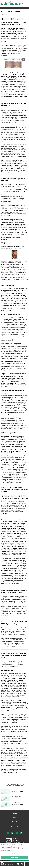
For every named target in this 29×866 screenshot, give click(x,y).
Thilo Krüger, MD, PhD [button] (9, 864)
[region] (14, 851)
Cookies (14, 822)
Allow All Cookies (14, 857)
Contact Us (14, 826)
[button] (2, 864)
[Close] (26, 845)
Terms (15, 817)
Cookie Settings (14, 853)
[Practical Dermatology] (11, 3)
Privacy (14, 813)
